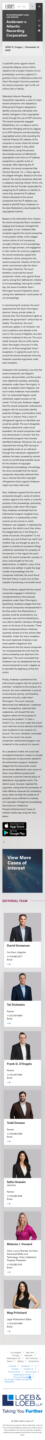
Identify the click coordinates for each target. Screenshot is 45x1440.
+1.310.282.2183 (14, 1195)
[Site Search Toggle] (32, 6)
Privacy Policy (14, 1371)
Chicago (15, 1355)
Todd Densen (16, 1122)
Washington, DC (14, 1358)
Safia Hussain (16, 1182)
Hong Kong (33, 1361)
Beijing (21, 1361)
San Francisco (32, 1358)
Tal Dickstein (16, 1004)
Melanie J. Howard (19, 1244)
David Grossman (18, 945)
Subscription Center (22, 1374)
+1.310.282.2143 (14, 1264)
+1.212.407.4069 (14, 1323)
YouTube (15, 1368)
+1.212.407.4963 (14, 1015)
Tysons (9, 1361)
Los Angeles (15, 1352)
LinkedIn (12, 1365)
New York (30, 1352)
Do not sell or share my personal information (18, 1380)
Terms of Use (30, 1371)
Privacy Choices (20, 1377)
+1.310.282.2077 (14, 956)
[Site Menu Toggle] (39, 6)
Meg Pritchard (17, 1312)
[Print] (39, 30)
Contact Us (28, 1368)
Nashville (28, 1355)
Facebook (25, 1365)
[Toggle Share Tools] (39, 25)
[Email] (39, 20)
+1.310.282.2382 (14, 1133)
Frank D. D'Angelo (19, 1063)
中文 (24, 7)
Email (9, 959)
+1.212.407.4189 (14, 1074)
